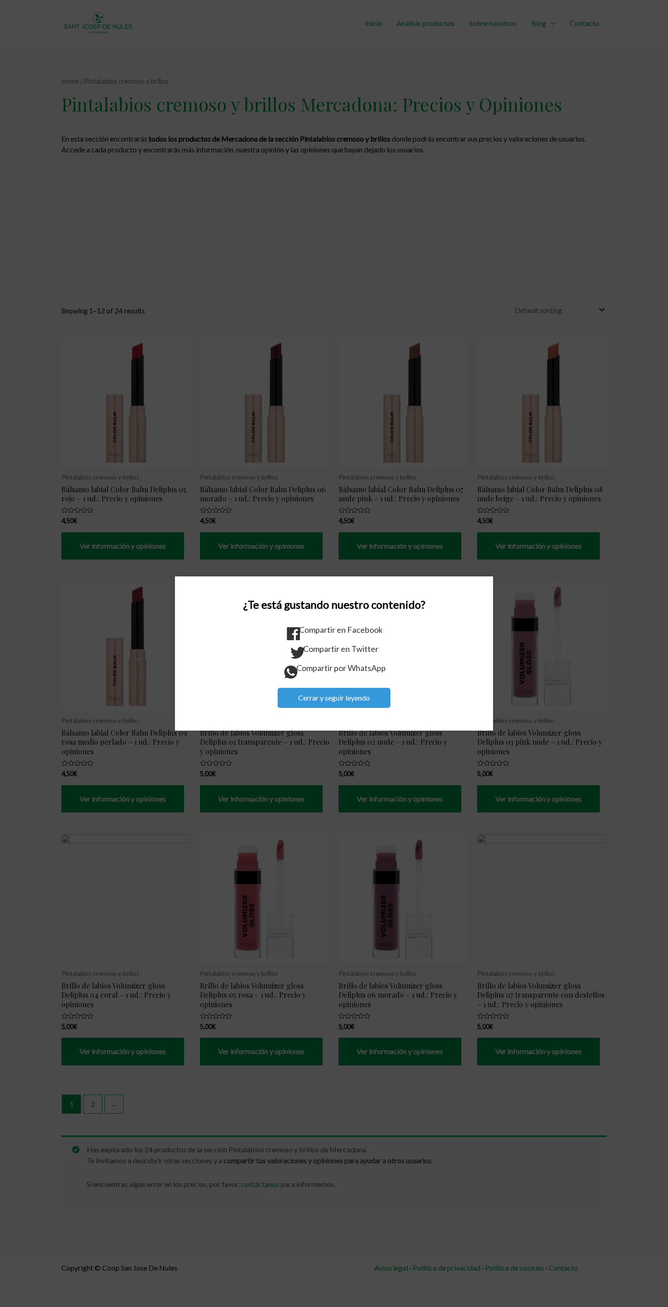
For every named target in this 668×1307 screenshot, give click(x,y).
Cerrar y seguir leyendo (334, 697)
